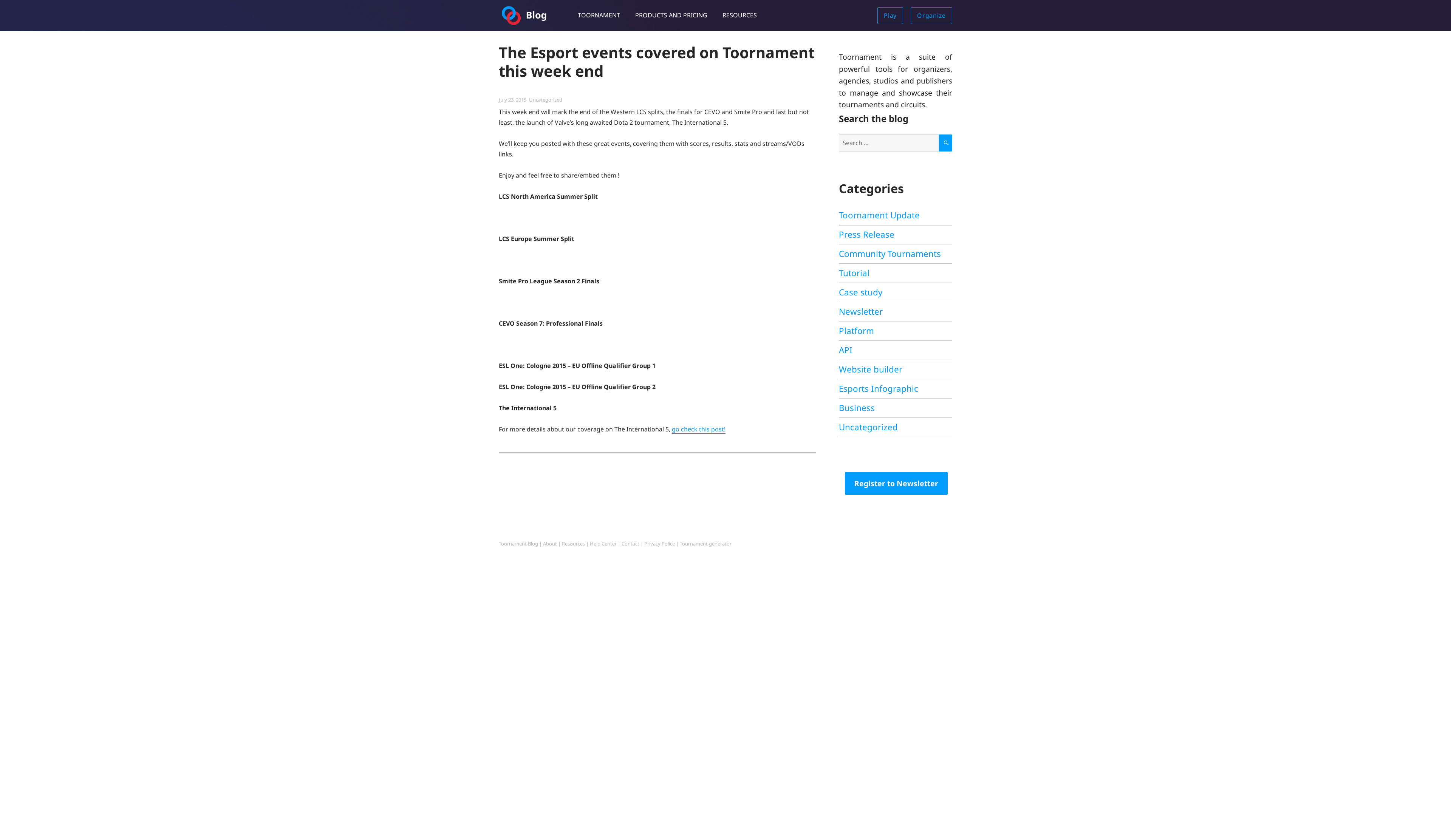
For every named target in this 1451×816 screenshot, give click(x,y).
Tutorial (854, 273)
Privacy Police (659, 543)
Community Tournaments (890, 254)
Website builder (870, 369)
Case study (860, 292)
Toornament (599, 15)
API (845, 350)
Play (890, 15)
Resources (739, 15)
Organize (931, 15)
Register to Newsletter (896, 483)
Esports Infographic (878, 388)
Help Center (603, 543)
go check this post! (699, 429)
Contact (630, 543)
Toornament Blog (518, 543)
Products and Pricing (671, 15)
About (550, 543)
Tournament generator (706, 543)
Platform (856, 331)
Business (857, 408)
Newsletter (861, 311)
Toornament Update (879, 215)
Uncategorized (545, 99)
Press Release (866, 234)
